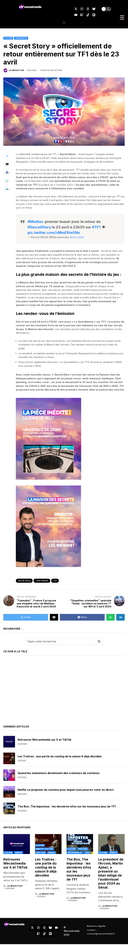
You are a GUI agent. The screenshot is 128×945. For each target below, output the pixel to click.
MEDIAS (18, 852)
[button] (106, 9)
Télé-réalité (42, 580)
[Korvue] (94, 15)
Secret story (24, 580)
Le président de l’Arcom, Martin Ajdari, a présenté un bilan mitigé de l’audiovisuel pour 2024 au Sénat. (111, 873)
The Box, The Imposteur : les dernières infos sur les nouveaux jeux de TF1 (67, 806)
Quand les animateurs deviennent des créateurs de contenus (59, 773)
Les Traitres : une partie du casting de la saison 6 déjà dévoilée (60, 756)
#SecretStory (39, 227)
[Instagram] (82, 9)
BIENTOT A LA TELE (44, 849)
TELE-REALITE (21, 38)
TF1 (55, 580)
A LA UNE (8, 38)
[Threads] (88, 9)
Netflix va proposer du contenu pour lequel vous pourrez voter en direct (66, 789)
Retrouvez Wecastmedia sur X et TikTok (44, 739)
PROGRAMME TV (75, 852)
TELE (87, 852)
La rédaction (16, 70)
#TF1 (96, 227)
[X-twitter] (76, 9)
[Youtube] (76, 15)
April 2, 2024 (77, 237)
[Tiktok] (88, 15)
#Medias (35, 221)
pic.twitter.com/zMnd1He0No (54, 232)
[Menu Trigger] (122, 17)
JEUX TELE (40, 852)
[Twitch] (82, 15)
